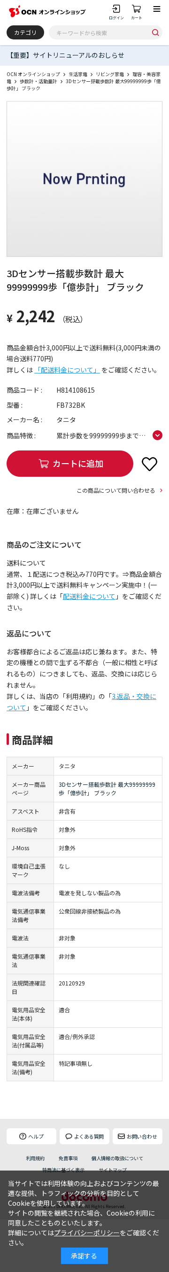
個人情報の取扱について (117, 1158)
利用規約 (35, 1158)
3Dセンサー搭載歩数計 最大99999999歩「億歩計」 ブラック (107, 788)
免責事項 (68, 1158)
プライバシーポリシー (87, 1232)
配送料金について (89, 596)
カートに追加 (78, 463)
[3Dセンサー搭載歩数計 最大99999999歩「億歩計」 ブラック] (84, 179)
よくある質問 (89, 1136)
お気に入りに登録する (149, 463)
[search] (155, 32)
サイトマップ (113, 1170)
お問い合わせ (142, 1136)
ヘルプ (36, 1136)
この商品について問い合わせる (116, 490)
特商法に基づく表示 (63, 1170)
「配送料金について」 (67, 369)
